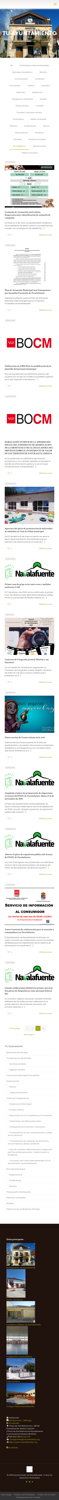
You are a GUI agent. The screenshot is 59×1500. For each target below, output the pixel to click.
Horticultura (18, 119)
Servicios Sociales (37, 139)
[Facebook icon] (26, 1481)
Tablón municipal (29, 152)
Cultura (31, 85)
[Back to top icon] (29, 1469)
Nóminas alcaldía (17, 1064)
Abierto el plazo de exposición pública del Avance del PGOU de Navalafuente (29, 856)
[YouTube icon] (33, 1481)
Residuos (39, 132)
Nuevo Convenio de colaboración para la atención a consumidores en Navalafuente (29, 931)
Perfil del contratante (16, 1197)
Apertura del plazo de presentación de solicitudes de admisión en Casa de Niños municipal (28, 530)
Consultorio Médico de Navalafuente (23, 1324)
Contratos (39, 79)
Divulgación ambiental (22, 99)
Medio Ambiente (38, 119)
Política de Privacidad (24, 1494)
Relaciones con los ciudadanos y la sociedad (30, 1115)
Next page (28, 1034)
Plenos (46, 126)
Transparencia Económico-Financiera (27, 1127)
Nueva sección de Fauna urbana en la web (25, 737)
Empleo (43, 99)
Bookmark (13, 1447)
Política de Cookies (46, 1494)
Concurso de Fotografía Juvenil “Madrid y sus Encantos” (27, 661)
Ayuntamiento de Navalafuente (21, 1267)
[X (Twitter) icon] (29, 1481)
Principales (14, 1423)
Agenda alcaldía (17, 1069)
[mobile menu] (55, 4)
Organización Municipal (20, 1104)
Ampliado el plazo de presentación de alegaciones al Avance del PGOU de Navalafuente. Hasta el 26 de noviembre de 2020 (29, 796)
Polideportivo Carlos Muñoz (19, 1356)
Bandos (43, 72)
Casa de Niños (13, 1381)
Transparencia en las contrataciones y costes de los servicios (30, 1134)
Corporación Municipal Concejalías (22, 1075)
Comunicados (21, 79)
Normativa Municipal (15, 1169)
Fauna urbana (22, 105)
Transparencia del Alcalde (18, 1058)
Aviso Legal (6, 1494)
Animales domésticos (22, 72)
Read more (47, 235)
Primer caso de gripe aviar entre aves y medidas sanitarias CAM (28, 586)
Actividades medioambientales (34, 65)
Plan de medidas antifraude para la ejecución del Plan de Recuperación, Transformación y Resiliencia (30, 1152)
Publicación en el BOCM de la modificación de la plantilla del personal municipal (28, 367)
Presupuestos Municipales (18, 1192)
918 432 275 (25, 1436)
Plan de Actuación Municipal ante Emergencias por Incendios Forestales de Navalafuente (28, 292)
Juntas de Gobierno (18, 1092)
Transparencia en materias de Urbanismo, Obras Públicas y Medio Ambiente (28, 1142)
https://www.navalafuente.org (23, 1442)
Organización (12, 1081)
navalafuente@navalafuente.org (24, 1439)
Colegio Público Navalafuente (20, 1406)
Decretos (46, 85)
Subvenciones (39, 146)
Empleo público (16, 1109)
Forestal (39, 105)
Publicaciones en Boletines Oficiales (23, 1209)
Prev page (15, 1028)
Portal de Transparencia (17, 1098)
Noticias (13, 126)
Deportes (20, 92)
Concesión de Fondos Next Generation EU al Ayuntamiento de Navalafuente (29, 1162)
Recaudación (21, 132)
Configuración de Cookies (28, 1497)
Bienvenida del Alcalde (17, 1052)
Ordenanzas (30, 126)
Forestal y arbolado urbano (29, 112)
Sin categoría (19, 146)
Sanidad (17, 139)
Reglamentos (15, 1174)
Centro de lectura (14, 1299)
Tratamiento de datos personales (25, 1121)
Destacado (37, 92)
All (11, 65)
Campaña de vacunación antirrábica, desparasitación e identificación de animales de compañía (27, 215)
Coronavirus (14, 85)
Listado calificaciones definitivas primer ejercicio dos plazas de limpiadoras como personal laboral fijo (29, 991)
